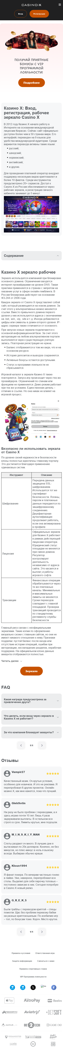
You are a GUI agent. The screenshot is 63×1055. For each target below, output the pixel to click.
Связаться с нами (45, 961)
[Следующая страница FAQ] (42, 745)
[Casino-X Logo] (31, 5)
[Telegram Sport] (12, 987)
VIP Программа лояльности (33, 976)
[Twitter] (33, 987)
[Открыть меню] (60, 5)
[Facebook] (54, 987)
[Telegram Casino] (23, 987)
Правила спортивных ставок (33, 969)
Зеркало (31, 671)
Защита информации (22, 961)
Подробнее (31, 82)
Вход (20, 14)
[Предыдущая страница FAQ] (21, 745)
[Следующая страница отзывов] (42, 932)
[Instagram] (43, 987)
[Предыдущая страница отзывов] (21, 932)
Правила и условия (21, 953)
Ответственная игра (45, 953)
